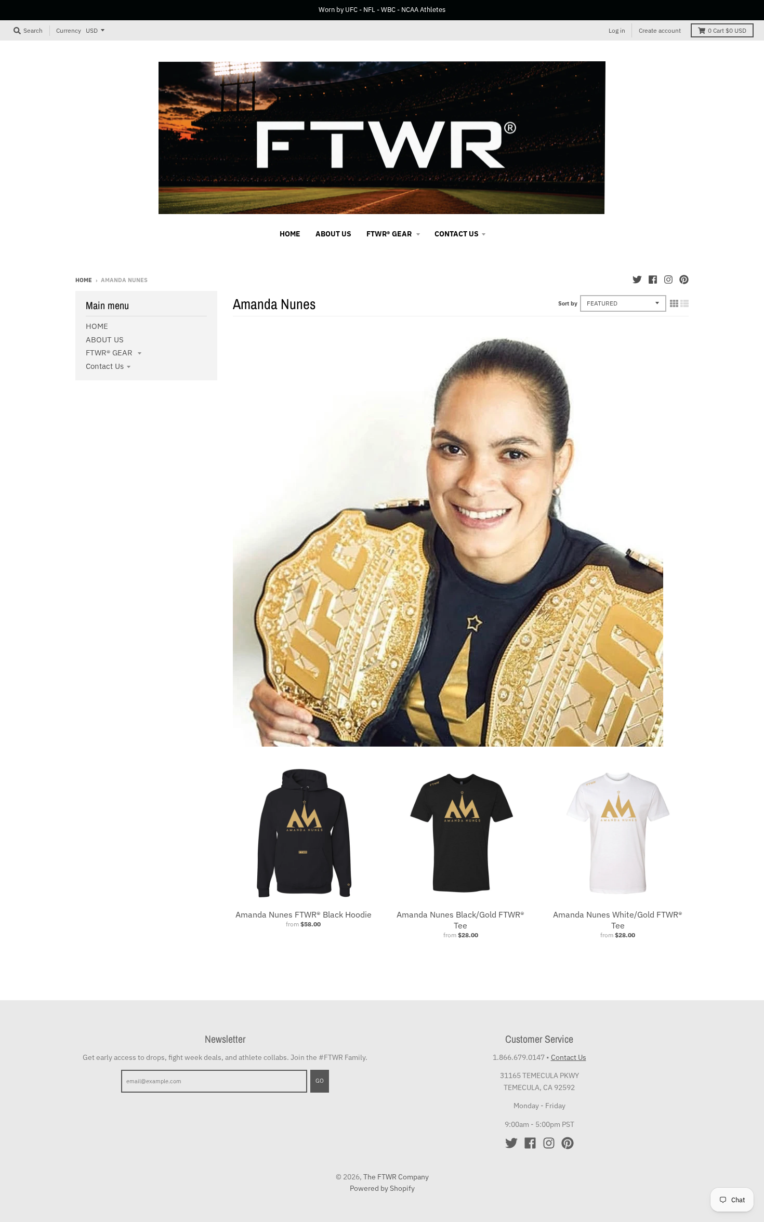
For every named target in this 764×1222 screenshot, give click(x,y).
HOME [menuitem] (290, 233)
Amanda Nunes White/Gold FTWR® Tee (617, 920)
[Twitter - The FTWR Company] (637, 279)
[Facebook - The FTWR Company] (652, 279)
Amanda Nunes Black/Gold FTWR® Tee (460, 920)
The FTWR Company (396, 1176)
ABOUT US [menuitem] (333, 233)
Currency (68, 30)
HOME (97, 326)
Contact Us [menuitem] (456, 233)
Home (83, 280)
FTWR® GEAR (110, 352)
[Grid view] (674, 303)
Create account (660, 30)
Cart (727, 30)
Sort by (567, 303)
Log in (617, 30)
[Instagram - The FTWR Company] (668, 279)
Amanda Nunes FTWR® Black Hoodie (303, 914)
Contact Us (105, 366)
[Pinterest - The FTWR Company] (684, 279)
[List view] (684, 303)
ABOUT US (105, 339)
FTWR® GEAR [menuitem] (389, 233)
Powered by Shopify (382, 1188)
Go (319, 1080)
